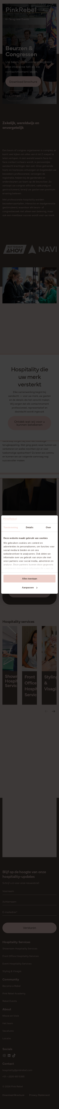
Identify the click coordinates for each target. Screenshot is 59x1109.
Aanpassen (28, 587)
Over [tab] (48, 527)
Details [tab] (29, 527)
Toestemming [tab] (10, 527)
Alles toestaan (29, 578)
